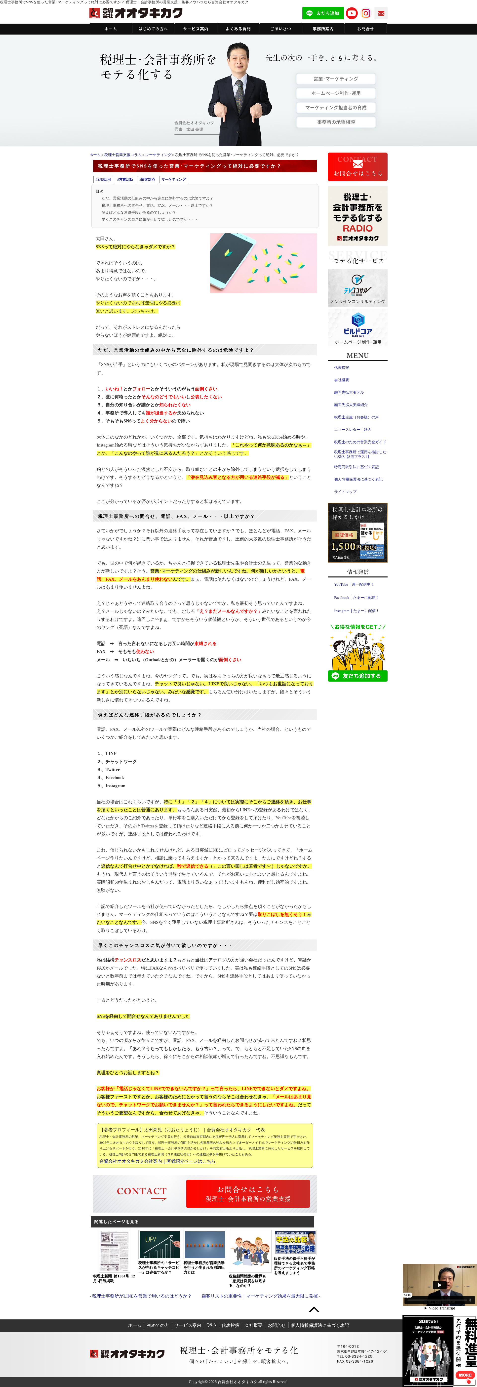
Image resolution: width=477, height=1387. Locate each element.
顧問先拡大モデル (349, 392)
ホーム (95, 155)
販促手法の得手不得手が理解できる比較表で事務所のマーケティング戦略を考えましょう (294, 1266)
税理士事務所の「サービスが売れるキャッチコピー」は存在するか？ (158, 1267)
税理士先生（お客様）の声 (356, 417)
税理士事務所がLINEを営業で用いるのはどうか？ (142, 1296)
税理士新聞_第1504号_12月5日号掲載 (114, 1278)
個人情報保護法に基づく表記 (358, 479)
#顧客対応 (147, 179)
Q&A (211, 1324)
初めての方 (158, 1325)
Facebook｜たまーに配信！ (356, 598)
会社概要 (341, 380)
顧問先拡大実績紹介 (351, 405)
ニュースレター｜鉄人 (352, 430)
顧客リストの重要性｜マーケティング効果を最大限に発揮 (259, 1296)
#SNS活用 (103, 179)
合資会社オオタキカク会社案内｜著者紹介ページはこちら (157, 1161)
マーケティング (158, 155)
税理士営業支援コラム (123, 155)
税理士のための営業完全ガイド (360, 442)
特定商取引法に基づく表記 (356, 467)
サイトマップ (345, 492)
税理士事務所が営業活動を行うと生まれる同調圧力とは (204, 1267)
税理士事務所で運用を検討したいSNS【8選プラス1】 (360, 454)
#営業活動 (125, 179)
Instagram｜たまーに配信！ (356, 611)
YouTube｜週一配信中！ (354, 584)
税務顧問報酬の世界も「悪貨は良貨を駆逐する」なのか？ (247, 1281)
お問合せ (277, 1325)
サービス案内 (187, 1325)
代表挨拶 (341, 367)
